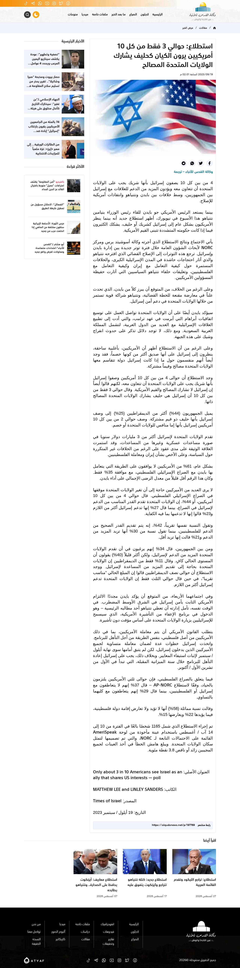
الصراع (133, 14)
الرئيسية (157, 14)
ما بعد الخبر (119, 14)
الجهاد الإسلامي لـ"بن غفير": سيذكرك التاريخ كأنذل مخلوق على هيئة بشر (45, 106)
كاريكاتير (60, 939)
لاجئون (145, 14)
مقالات (203, 28)
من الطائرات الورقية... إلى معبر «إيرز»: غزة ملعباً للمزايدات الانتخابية (43, 149)
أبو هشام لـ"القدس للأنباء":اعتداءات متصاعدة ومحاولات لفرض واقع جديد (49, 248)
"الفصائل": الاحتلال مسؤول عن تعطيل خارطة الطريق (47, 206)
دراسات (85, 931)
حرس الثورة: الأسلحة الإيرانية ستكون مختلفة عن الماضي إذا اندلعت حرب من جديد (48, 227)
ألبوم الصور (58, 931)
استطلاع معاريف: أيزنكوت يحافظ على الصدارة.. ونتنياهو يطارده (96, 885)
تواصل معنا (34, 931)
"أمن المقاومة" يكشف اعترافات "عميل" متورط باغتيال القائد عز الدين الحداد (47, 186)
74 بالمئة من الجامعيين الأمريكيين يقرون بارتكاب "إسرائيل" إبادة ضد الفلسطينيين (43, 129)
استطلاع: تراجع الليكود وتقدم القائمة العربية (195, 882)
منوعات (73, 14)
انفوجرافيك (107, 924)
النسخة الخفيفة (36, 941)
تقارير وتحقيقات (108, 941)
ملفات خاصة (100, 14)
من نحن (36, 924)
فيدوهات (108, 931)
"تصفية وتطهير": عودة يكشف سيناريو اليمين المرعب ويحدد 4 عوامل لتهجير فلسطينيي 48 (44, 61)
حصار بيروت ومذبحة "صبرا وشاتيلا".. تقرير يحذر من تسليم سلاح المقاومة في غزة (43, 84)
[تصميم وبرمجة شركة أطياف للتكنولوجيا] (34, 960)
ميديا (85, 14)
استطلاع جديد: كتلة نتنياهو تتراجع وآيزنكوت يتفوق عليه (147, 882)
